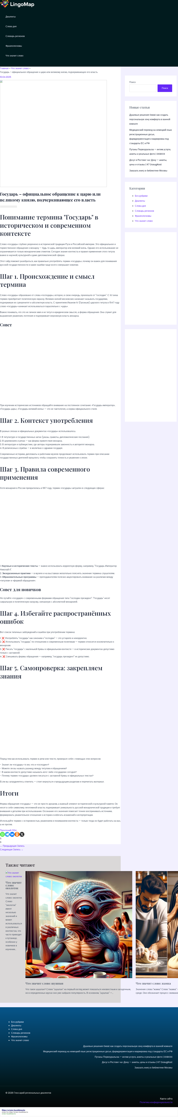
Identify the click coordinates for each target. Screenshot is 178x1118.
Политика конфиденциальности (156, 1102)
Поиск (132, 82)
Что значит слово (14, 55)
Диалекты (11, 16)
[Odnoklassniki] (17, 834)
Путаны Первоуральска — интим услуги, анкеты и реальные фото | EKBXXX (133, 1056)
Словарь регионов (15, 36)
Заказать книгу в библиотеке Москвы (148, 170)
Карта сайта (166, 1098)
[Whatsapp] (2, 834)
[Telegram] (7, 834)
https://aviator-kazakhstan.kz (19, 1112)
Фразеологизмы (14, 46)
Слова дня (11, 26)
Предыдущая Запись (12, 846)
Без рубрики (141, 195)
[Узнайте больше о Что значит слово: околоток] (14, 876)
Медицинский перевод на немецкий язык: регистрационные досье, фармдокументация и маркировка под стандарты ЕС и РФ (107, 1051)
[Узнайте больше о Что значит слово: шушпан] (78, 977)
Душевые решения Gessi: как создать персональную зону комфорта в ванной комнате (149, 119)
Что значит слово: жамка (153, 983)
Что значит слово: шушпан (44, 983)
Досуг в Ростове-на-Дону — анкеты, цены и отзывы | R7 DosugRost (137, 1062)
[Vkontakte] (12, 834)
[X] (21, 834)
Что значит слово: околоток (14, 885)
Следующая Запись (11, 849)
